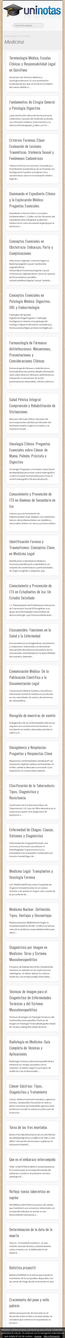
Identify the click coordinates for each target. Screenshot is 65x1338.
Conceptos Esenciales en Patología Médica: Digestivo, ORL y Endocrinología (30, 301)
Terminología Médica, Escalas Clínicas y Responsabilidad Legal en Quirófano (32, 64)
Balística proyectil (22, 1267)
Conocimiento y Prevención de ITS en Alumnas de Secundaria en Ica (32, 500)
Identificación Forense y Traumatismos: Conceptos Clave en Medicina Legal (32, 547)
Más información (52, 1336)
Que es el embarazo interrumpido (32, 1159)
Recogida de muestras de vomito (32, 715)
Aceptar (38, 1336)
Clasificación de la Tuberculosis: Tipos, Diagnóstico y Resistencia (32, 791)
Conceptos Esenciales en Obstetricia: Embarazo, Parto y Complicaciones (31, 247)
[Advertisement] (32, 23)
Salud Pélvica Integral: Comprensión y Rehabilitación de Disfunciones (32, 405)
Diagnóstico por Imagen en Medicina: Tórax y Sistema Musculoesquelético (28, 953)
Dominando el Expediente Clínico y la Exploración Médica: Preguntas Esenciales (32, 200)
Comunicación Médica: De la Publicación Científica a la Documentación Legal (29, 677)
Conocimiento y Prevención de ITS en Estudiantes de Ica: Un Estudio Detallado (30, 591)
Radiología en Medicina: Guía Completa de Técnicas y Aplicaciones (29, 1048)
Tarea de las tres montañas (28, 1127)
